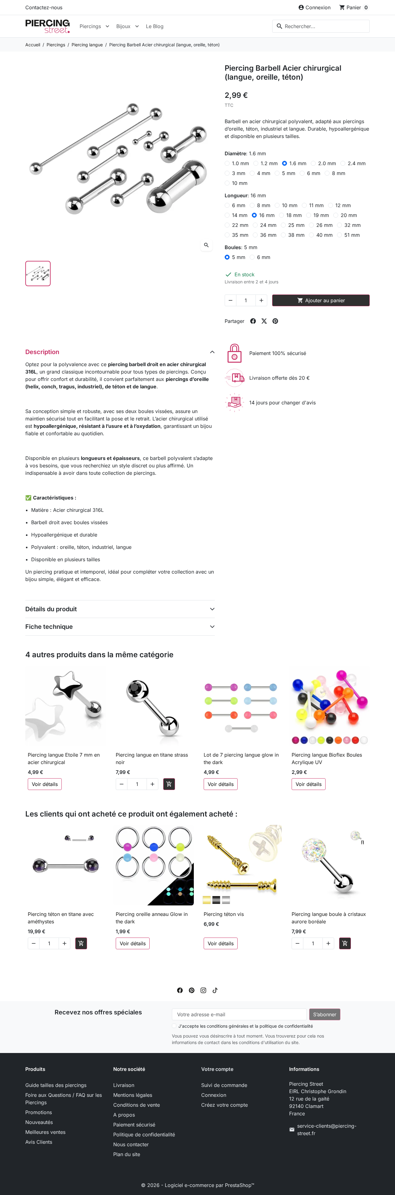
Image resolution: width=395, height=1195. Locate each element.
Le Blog (155, 26)
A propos (124, 1115)
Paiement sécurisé (134, 1125)
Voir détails (45, 784)
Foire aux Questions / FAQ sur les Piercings (63, 1098)
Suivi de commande (224, 1085)
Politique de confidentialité (144, 1134)
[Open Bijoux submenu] (137, 26)
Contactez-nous (43, 7)
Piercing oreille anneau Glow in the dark (152, 918)
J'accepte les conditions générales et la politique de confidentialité (245, 1026)
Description (42, 352)
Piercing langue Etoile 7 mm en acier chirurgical (64, 758)
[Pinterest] (191, 990)
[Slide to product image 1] (38, 273)
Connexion (213, 1095)
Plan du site (126, 1154)
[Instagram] (203, 990)
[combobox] (321, 26)
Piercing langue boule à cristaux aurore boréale (329, 918)
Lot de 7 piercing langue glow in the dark (241, 758)
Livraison (123, 1085)
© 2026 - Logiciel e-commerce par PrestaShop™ (197, 1185)
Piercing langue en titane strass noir (152, 758)
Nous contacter (131, 1144)
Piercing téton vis (224, 914)
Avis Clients (38, 1142)
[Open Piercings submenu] (107, 26)
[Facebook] (180, 990)
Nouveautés (39, 1122)
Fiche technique (49, 626)
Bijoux (123, 26)
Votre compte (217, 1069)
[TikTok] (215, 990)
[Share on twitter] (264, 321)
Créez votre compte (224, 1105)
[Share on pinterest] (275, 321)
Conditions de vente (136, 1105)
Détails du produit (51, 609)
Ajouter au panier (321, 300)
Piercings (90, 26)
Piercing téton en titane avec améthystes (61, 918)
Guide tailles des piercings (55, 1085)
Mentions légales (132, 1095)
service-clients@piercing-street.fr (326, 1129)
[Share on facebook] (253, 321)
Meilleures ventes (45, 1132)
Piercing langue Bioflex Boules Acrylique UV (327, 758)
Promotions (38, 1112)
